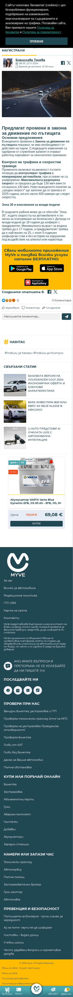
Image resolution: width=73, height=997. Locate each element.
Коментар (33, 307)
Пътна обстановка (18, 767)
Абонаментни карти (19, 799)
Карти (18, 994)
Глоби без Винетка (17, 752)
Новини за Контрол (49, 353)
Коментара (61, 300)
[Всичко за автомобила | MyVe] (36, 989)
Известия (66, 992)
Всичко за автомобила (20, 588)
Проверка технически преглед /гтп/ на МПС (36, 718)
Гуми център (13, 892)
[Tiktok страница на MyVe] (38, 693)
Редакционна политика (20, 595)
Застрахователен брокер (22, 884)
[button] (62, 32)
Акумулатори (13, 836)
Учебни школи (14, 942)
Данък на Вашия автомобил (23, 760)
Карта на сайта (15, 610)
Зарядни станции (16, 844)
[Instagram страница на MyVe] (18, 693)
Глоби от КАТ (13, 745)
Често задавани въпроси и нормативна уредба (32, 951)
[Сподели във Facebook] (63, 63)
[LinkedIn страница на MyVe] (28, 693)
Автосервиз (13, 869)
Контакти (11, 618)
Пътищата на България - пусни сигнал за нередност (33, 918)
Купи (36, 523)
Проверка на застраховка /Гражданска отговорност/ (31, 728)
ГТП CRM (10, 603)
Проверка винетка (17, 737)
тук (42, 670)
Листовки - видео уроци (21, 935)
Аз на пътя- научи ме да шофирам (28, 927)
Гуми (7, 807)
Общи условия (10, 973)
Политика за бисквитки (15, 978)
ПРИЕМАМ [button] (36, 41)
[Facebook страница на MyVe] (8, 693)
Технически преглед (18, 862)
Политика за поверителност (41, 32)
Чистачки (11, 822)
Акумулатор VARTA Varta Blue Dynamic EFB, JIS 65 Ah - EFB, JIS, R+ (35, 501)
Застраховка (13, 792)
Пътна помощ (14, 877)
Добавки (10, 829)
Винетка (10, 784)
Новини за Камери (19, 353)
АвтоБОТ (53, 994)
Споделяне (53, 307)
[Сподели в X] (69, 63)
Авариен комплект (17, 814)
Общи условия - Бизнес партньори (21, 968)
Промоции (7, 994)
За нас (8, 580)
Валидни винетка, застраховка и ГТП (30, 711)
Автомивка (12, 899)
